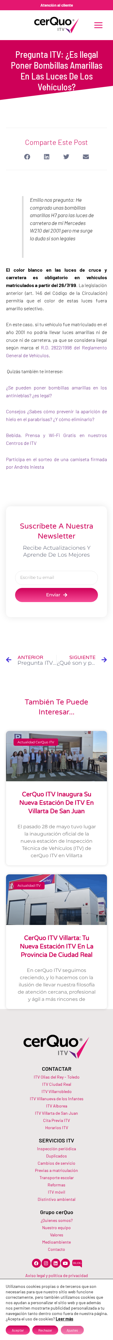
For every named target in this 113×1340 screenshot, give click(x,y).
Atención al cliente (56, 5)
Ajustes (72, 1330)
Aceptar (18, 1330)
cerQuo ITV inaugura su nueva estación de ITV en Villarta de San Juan (56, 803)
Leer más (64, 1318)
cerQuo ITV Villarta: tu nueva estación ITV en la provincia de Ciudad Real (56, 947)
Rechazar (45, 1330)
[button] (27, 157)
